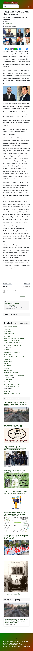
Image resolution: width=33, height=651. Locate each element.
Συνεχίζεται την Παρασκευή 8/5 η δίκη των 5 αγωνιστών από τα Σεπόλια (16, 492)
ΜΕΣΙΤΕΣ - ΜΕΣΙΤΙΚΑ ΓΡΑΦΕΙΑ (12, 345)
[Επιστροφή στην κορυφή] (30, 648)
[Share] (27, 49)
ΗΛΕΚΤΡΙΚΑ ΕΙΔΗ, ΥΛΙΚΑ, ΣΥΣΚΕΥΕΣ (14, 375)
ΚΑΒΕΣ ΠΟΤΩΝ (8, 359)
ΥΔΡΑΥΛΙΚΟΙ (7, 382)
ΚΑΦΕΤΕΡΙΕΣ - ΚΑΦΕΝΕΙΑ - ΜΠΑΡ (13, 352)
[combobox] (11, 6)
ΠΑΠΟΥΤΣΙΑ (7, 366)
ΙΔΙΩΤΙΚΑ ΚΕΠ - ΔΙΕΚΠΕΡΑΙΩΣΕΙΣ (13, 343)
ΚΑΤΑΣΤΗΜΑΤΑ (8, 347)
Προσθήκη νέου (27, 286)
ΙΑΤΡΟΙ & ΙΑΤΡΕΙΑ (9, 334)
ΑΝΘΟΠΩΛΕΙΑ (8, 370)
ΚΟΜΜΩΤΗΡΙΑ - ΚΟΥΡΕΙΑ (11, 373)
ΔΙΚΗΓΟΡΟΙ (7, 336)
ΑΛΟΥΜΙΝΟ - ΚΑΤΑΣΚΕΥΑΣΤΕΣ (12, 384)
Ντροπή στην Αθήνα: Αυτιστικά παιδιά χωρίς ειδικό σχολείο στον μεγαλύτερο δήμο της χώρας (16, 536)
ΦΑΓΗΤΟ (6, 350)
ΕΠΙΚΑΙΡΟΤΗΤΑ (8, 24)
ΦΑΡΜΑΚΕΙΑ (7, 331)
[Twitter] (6, 49)
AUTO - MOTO (8, 389)
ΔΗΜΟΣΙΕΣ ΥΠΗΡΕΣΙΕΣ (10, 327)
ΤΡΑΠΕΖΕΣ (7, 329)
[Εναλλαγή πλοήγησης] (28, 7)
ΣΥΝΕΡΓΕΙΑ (7, 391)
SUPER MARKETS (9, 361)
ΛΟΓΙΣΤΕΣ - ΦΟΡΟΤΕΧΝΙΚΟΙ (12, 340)
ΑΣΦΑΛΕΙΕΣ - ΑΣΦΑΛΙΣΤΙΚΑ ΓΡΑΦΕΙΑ (14, 338)
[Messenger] (18, 49)
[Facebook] (4, 49)
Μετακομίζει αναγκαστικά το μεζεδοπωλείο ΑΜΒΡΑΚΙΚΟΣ (13, 426)
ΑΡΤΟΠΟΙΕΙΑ (7, 354)
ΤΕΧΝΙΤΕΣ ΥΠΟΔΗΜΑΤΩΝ (11, 386)
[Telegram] (21, 49)
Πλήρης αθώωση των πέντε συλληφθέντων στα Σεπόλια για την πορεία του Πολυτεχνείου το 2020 (15, 447)
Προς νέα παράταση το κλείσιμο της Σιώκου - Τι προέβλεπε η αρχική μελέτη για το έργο (16, 404)
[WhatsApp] (15, 49)
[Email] (9, 49)
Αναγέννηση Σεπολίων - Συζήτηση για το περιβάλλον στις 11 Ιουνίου (15, 471)
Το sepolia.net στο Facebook (12, 594)
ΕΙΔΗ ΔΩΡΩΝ (7, 368)
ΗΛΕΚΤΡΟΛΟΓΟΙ (8, 379)
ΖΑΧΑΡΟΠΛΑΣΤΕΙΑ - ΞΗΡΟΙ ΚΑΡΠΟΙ (14, 357)
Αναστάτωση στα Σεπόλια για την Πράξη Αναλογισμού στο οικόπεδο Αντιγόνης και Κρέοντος (15, 514)
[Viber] (12, 49)
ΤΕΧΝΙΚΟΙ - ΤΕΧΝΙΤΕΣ (10, 377)
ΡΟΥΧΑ (6, 363)
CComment (22, 296)
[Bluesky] (24, 49)
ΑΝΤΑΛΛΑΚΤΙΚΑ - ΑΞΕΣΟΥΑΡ (12, 393)
